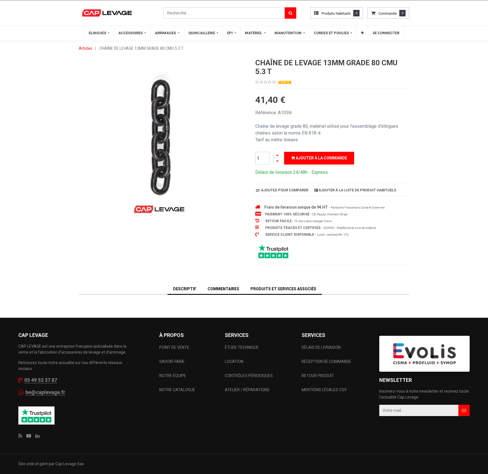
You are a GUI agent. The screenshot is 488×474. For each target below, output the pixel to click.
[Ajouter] (277, 155)
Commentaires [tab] (223, 289)
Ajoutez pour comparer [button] (284, 190)
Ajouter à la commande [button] (321, 158)
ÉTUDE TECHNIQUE (242, 347)
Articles (85, 48)
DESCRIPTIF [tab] (184, 289)
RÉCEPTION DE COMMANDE (326, 361)
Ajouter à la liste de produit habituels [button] (357, 190)
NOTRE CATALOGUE (177, 390)
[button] (362, 33)
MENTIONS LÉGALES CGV (324, 390)
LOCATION (234, 361)
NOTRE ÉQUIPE (172, 375)
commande (387, 14)
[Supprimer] (277, 161)
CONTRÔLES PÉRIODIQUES (249, 375)
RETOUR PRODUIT (318, 375)
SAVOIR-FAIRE (172, 361)
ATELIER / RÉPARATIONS (247, 390)
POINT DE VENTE (174, 347)
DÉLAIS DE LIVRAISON (321, 347)
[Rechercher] (290, 13)
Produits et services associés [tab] (283, 289)
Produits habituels (336, 14)
